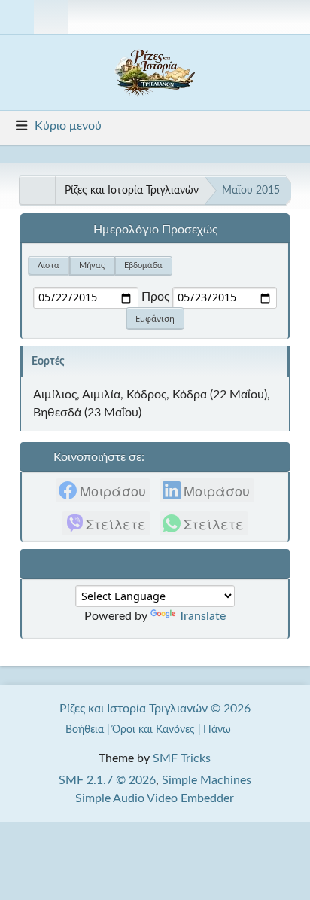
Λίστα (48, 265)
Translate (202, 616)
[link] (103, 490)
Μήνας (92, 265)
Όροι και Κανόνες (153, 729)
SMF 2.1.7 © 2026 (107, 780)
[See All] (37, 190)
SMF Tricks (182, 758)
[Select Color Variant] (292, 17)
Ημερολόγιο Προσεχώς (155, 230)
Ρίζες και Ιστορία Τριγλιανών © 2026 (155, 709)
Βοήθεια (84, 729)
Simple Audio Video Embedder (154, 798)
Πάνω (218, 729)
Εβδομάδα (143, 265)
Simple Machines (206, 780)
